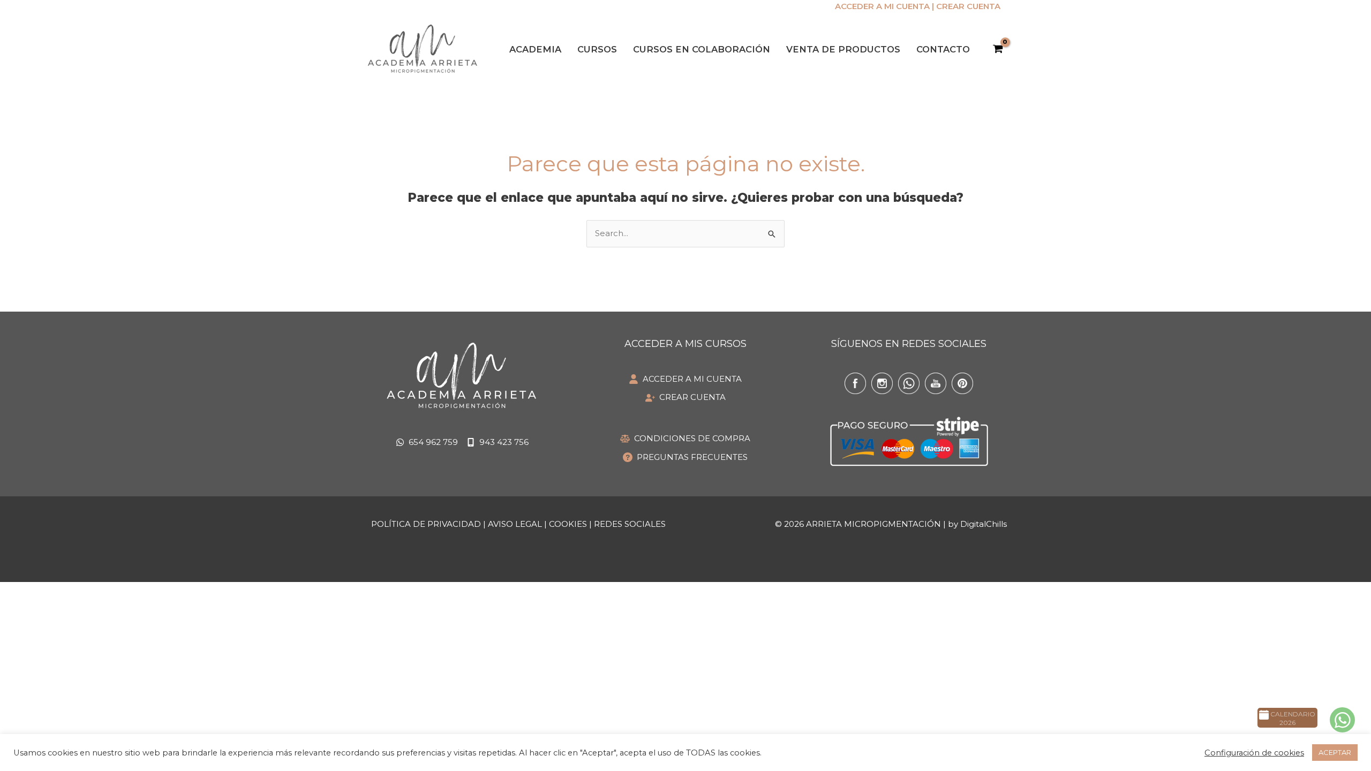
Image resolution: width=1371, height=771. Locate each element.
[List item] (855, 383)
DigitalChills (983, 524)
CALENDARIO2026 (1292, 718)
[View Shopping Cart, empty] (998, 49)
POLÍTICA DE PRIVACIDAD (426, 524)
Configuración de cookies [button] (1254, 753)
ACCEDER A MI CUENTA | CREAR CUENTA (917, 6)
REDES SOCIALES (630, 524)
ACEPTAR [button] (1335, 752)
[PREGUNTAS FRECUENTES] (685, 457)
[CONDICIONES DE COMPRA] (685, 438)
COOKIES (568, 524)
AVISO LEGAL (515, 524)
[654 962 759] (427, 442)
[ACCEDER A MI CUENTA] (685, 379)
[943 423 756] (497, 442)
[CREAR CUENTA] (685, 397)
